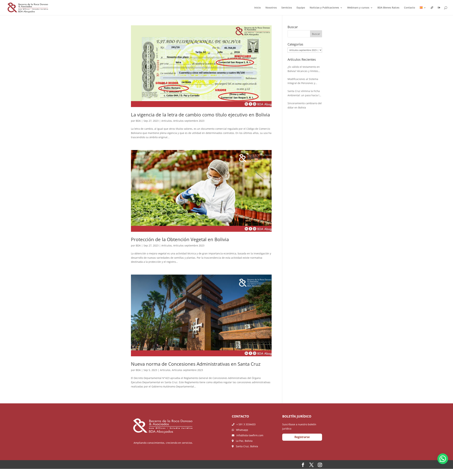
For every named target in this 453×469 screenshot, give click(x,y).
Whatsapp (241, 429)
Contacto (409, 7)
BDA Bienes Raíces (388, 7)
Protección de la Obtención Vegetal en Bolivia (180, 239)
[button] (442, 458)
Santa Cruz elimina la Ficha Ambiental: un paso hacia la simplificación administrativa (305, 93)
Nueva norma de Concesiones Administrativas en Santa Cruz (196, 364)
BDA (138, 120)
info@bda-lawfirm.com (248, 435)
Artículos (166, 120)
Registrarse (302, 437)
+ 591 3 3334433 (245, 424)
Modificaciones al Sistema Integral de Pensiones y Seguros (303, 81)
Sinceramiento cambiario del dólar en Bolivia (305, 105)
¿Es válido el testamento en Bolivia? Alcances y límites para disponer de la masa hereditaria (304, 69)
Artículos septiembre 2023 (188, 120)
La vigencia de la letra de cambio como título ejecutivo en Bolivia (200, 114)
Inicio (257, 7)
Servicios (286, 7)
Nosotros (271, 7)
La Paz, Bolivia (243, 440)
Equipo (301, 7)
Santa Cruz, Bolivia (246, 446)
